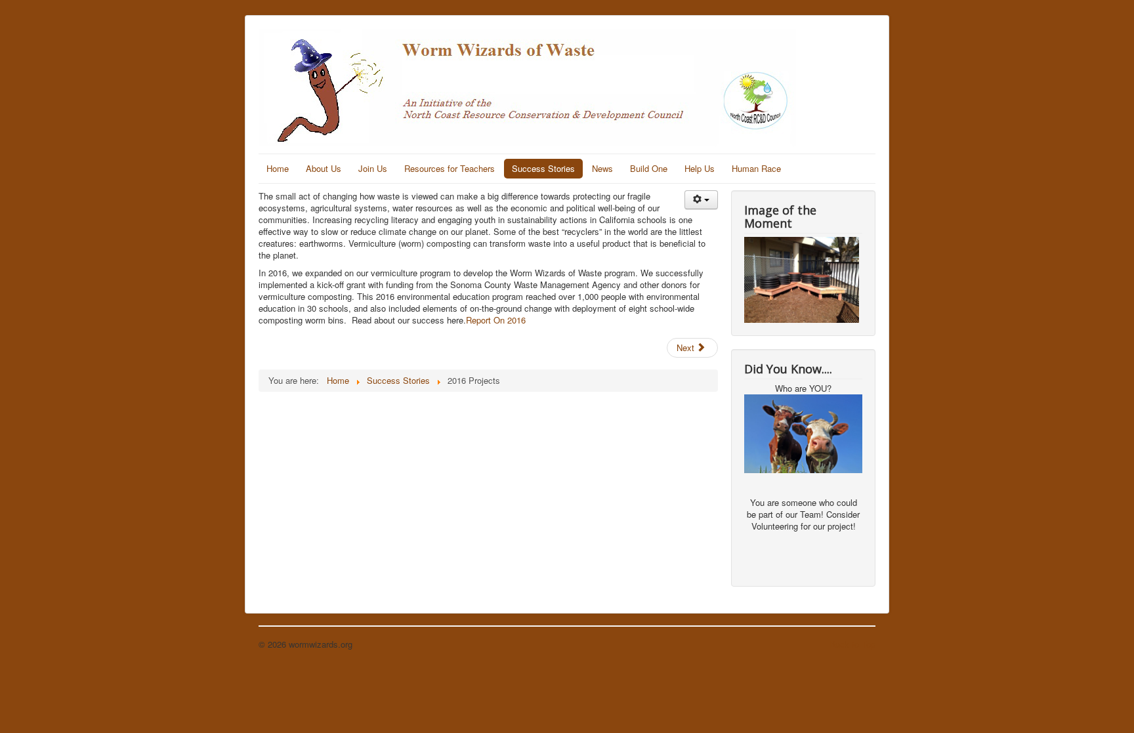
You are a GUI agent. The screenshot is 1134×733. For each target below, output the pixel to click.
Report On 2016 (496, 320)
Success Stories (543, 168)
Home (277, 168)
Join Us (372, 168)
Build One (648, 168)
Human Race (756, 168)
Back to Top (852, 644)
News (602, 168)
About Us (323, 168)
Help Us (699, 168)
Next (687, 347)
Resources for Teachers (449, 168)
